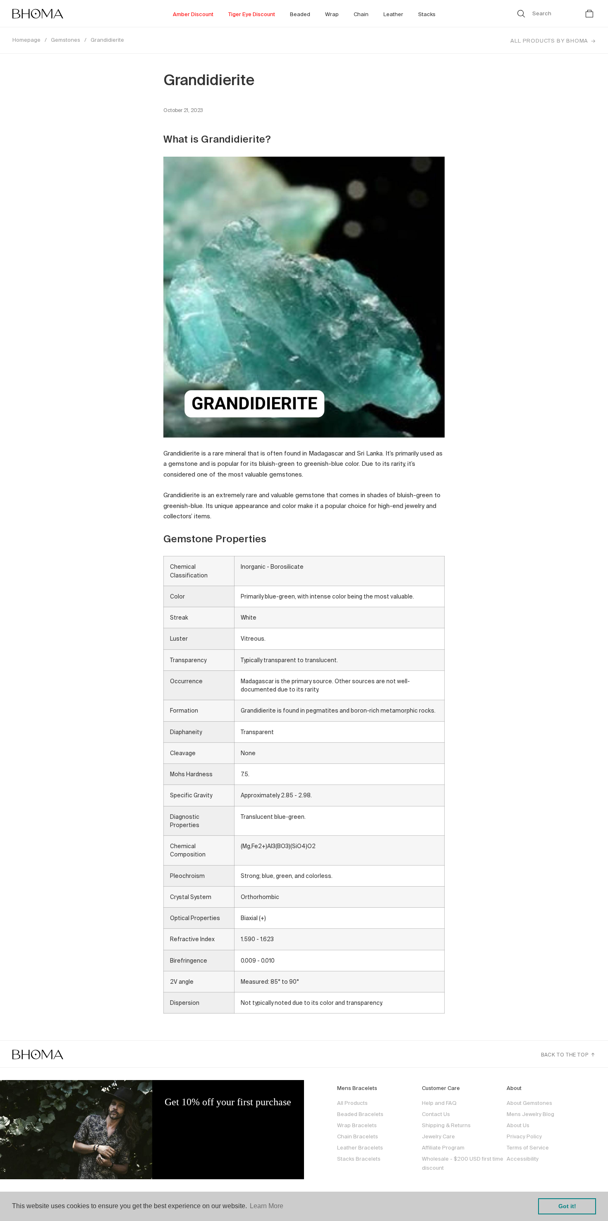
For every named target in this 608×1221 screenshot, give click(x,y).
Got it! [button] (567, 1206)
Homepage (26, 40)
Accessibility (523, 1159)
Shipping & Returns (446, 1125)
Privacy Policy (524, 1136)
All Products (352, 1103)
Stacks (427, 14)
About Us (518, 1125)
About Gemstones (529, 1103)
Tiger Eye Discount (251, 14)
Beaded (300, 14)
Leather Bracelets (360, 1148)
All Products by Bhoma (549, 41)
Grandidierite (107, 40)
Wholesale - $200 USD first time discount (462, 1163)
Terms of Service (528, 1148)
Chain (361, 14)
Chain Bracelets (357, 1136)
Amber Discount (193, 14)
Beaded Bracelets (360, 1114)
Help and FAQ (439, 1103)
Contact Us (436, 1114)
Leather (393, 14)
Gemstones (65, 40)
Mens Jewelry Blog (530, 1114)
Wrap (332, 14)
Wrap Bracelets (357, 1125)
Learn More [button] (266, 1205)
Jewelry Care (438, 1136)
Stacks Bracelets (359, 1159)
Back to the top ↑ (568, 1054)
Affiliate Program (443, 1148)
